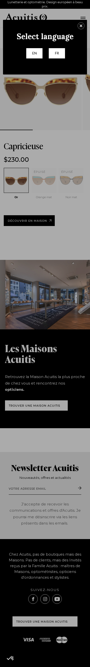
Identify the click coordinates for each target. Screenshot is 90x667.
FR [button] (57, 53)
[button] (81, 26)
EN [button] (34, 53)
